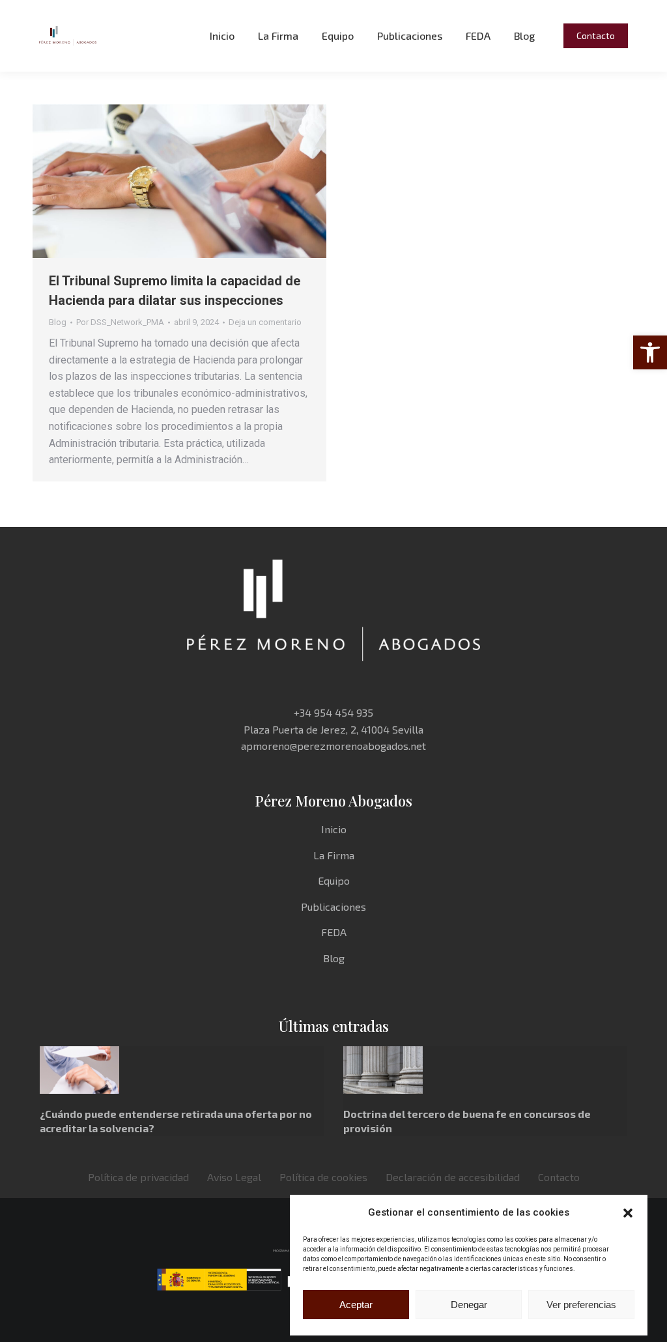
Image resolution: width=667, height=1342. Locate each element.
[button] (650, 352)
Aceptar (356, 1304)
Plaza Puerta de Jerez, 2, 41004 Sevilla (333, 729)
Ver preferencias (581, 1304)
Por (120, 322)
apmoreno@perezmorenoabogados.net (333, 745)
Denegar (469, 1304)
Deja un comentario (265, 322)
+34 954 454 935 (333, 712)
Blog (57, 322)
